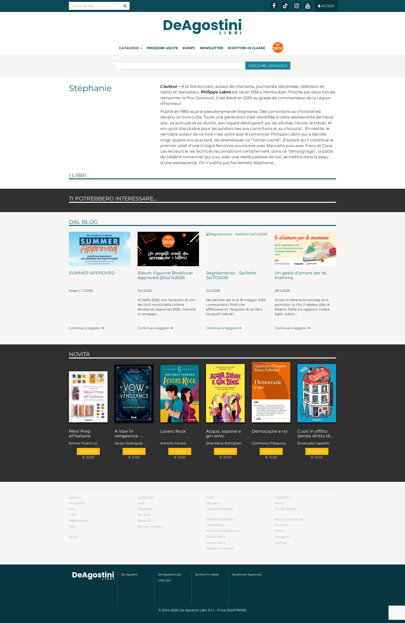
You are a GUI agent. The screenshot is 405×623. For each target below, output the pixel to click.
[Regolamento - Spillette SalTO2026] (237, 249)
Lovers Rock (173, 431)
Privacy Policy (216, 536)
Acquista (87, 451)
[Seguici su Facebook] (274, 5)
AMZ (72, 526)
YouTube (281, 542)
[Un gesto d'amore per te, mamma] (305, 249)
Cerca (267, 65)
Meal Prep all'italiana (79, 434)
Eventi (189, 48)
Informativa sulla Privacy (223, 530)
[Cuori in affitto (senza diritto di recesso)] (316, 392)
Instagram (282, 536)
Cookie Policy (215, 542)
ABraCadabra (78, 520)
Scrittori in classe (246, 48)
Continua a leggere (85, 328)
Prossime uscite (162, 48)
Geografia (144, 520)
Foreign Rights (285, 509)
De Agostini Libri (169, 574)
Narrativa (144, 514)
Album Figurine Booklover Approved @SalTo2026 (165, 275)
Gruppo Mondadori (219, 509)
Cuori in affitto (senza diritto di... (315, 434)
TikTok (279, 530)
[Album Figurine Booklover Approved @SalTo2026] (168, 249)
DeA (72, 509)
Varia (141, 503)
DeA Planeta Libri (202, 26)
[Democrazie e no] (271, 392)
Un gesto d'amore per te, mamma (301, 275)
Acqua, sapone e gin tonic (223, 434)
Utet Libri (164, 580)
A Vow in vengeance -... (129, 434)
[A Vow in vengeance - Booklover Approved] (134, 392)
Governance (214, 525)
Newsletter (211, 48)
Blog (73, 537)
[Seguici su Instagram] (296, 5)
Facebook (282, 525)
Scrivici (280, 503)
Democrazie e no (269, 431)
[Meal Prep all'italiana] (88, 392)
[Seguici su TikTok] (285, 5)
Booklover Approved (247, 574)
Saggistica (145, 509)
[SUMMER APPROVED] (100, 249)
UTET (72, 514)
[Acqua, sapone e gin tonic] (225, 392)
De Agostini (77, 503)
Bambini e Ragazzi (150, 526)
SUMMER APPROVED (92, 273)
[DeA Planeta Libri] (93, 575)
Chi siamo (213, 503)
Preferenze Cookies (219, 548)
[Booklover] (278, 48)
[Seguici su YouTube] (307, 5)
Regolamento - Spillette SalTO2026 (231, 275)
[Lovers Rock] (179, 392)
